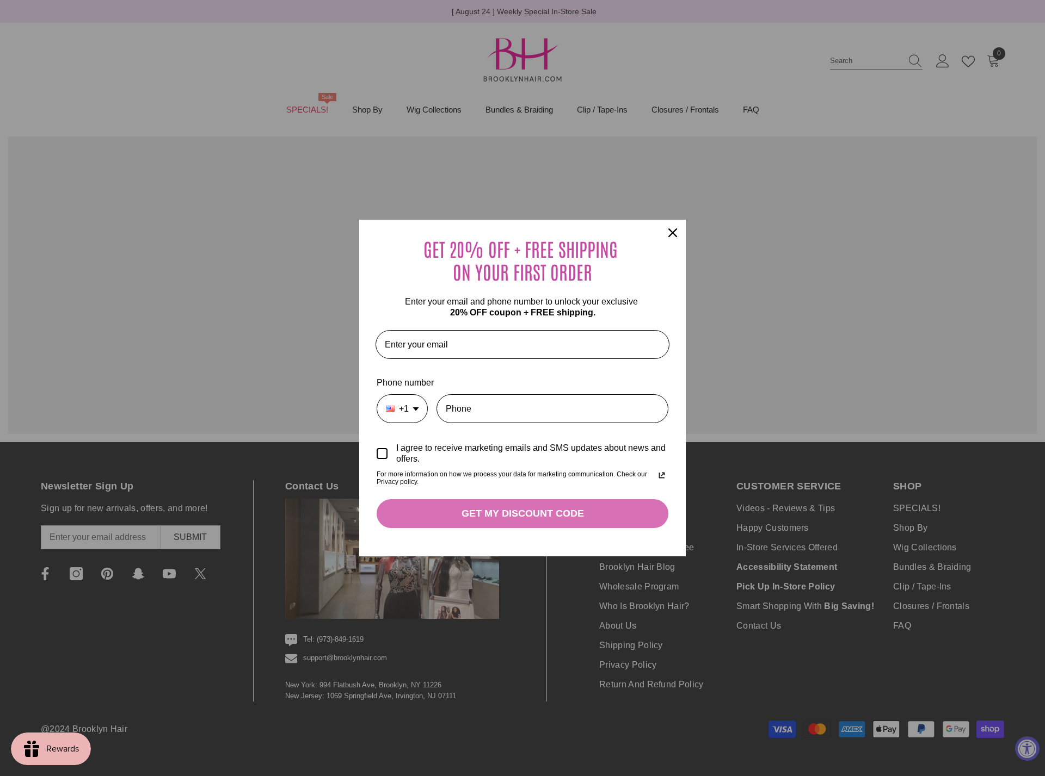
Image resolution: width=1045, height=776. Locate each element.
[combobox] (402, 408)
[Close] (673, 233)
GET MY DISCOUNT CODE (523, 513)
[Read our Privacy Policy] (661, 475)
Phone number (405, 382)
